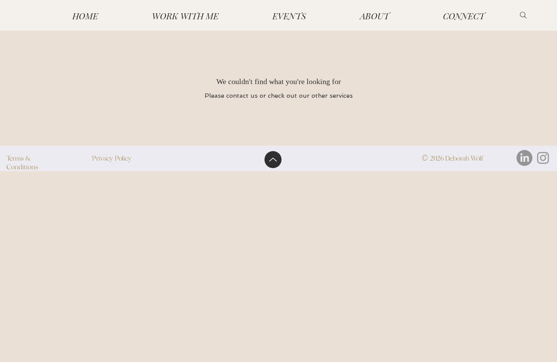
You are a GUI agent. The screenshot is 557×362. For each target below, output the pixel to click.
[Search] (523, 15)
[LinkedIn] (524, 158)
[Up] (273, 159)
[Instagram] (543, 158)
